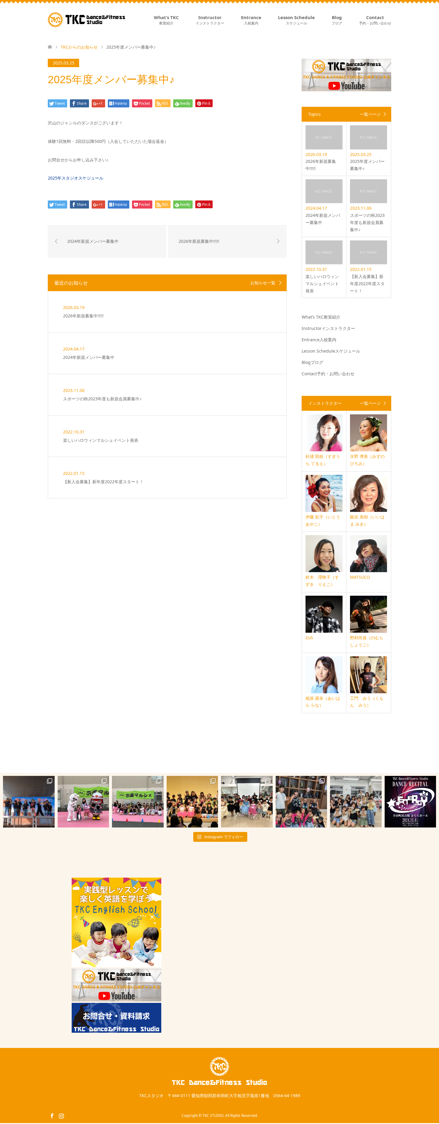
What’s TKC (166, 20)
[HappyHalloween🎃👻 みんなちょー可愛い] (247, 801)
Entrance (251, 20)
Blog (336, 20)
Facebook (52, 1115)
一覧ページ (370, 114)
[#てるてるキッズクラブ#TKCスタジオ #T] (83, 801)
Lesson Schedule (296, 20)
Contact (375, 20)
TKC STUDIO (212, 1115)
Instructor (210, 20)
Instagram (61, 1115)
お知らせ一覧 (262, 283)
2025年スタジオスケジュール (75, 178)
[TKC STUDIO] (86, 19)
